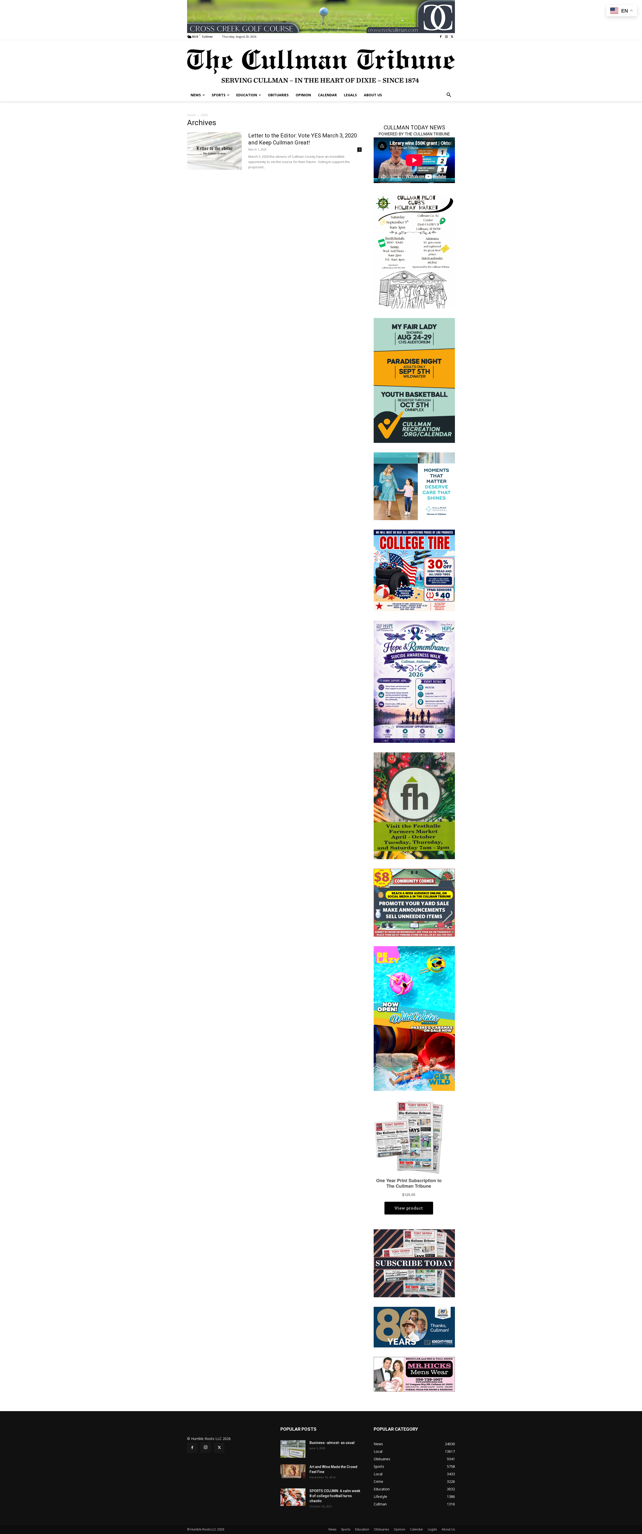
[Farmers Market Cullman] (414, 805)
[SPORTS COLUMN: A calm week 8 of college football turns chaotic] (292, 1497)
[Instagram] (446, 37)
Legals (432, 1529)
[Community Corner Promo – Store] (414, 902)
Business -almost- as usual (332, 1443)
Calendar (416, 1529)
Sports (345, 1529)
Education (362, 1529)
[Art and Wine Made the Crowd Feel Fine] (292, 1471)
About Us (448, 1529)
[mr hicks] (414, 1373)
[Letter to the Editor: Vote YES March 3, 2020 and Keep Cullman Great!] (214, 151)
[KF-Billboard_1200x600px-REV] (414, 1326)
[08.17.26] (414, 380)
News (332, 1529)
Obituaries (381, 1529)
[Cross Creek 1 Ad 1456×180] (321, 16)
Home (191, 115)
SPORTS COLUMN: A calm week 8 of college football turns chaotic (334, 1496)
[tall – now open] (414, 1018)
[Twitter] (452, 37)
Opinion (399, 1529)
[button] (449, 95)
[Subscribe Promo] (414, 1262)
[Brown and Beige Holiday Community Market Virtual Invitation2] (414, 250)
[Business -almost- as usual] (292, 1449)
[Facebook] (441, 37)
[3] (414, 485)
